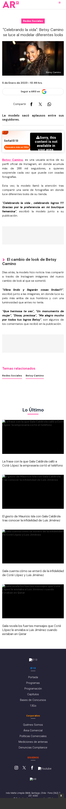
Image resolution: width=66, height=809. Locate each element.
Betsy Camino (35, 375)
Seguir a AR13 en (30, 91)
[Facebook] (32, 768)
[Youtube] (44, 768)
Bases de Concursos (33, 700)
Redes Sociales (12, 375)
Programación (33, 688)
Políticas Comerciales (33, 736)
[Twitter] (24, 768)
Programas (33, 683)
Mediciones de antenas (33, 741)
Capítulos (33, 694)
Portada (33, 677)
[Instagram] (16, 768)
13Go (33, 705)
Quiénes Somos (33, 724)
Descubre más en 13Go (17, 147)
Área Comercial (33, 730)
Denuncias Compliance (33, 747)
